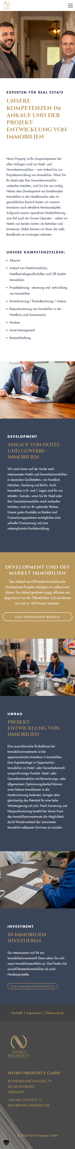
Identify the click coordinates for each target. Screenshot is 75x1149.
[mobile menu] (70, 6)
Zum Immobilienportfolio (32, 986)
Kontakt (17, 1013)
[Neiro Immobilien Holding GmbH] (7, 5)
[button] (6, 1142)
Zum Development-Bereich (37, 617)
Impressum (34, 1013)
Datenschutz (55, 1013)
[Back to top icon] (66, 1140)
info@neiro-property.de (29, 1105)
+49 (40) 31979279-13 (25, 1100)
